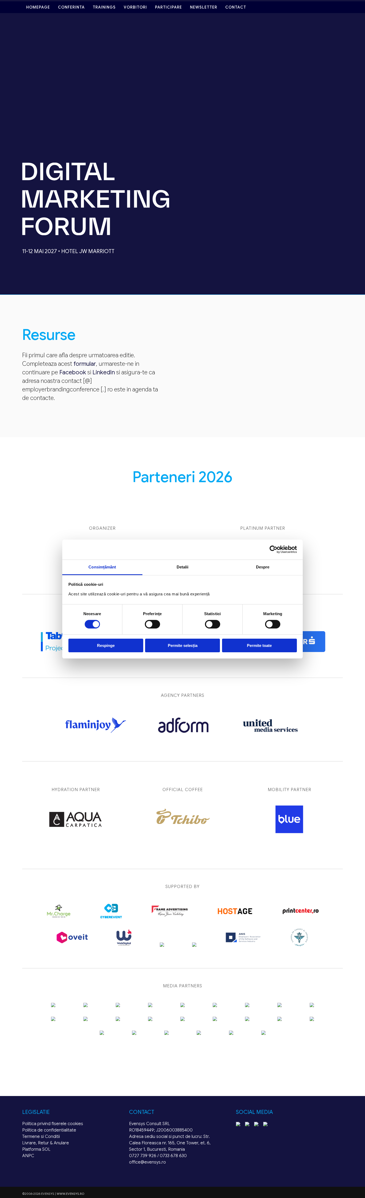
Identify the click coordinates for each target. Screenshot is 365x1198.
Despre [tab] (263, 566)
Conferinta (71, 7)
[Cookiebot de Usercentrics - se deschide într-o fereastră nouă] (273, 549)
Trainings (104, 7)
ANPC (28, 1155)
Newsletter (203, 7)
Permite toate (259, 645)
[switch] (152, 624)
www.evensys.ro (70, 1194)
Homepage (38, 7)
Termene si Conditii (41, 1136)
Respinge (106, 645)
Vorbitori (135, 7)
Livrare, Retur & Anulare (45, 1143)
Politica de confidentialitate (49, 1130)
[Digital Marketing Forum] (95, 243)
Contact (235, 7)
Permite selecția (182, 645)
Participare (168, 7)
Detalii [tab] (183, 566)
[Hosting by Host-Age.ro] (235, 918)
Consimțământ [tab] (102, 566)
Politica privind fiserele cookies (52, 1123)
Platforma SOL (36, 1149)
